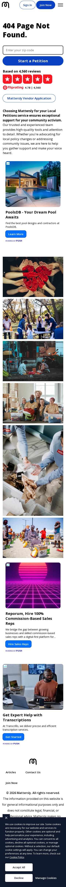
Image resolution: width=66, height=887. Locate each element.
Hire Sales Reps (18, 644)
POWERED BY (14, 240)
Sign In (27, 5)
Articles (11, 772)
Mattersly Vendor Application (29, 98)
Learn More (15, 234)
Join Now (46, 5)
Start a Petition (33, 60)
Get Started (13, 737)
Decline (18, 878)
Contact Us (33, 772)
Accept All (19, 867)
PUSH (60, 884)
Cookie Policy (17, 857)
